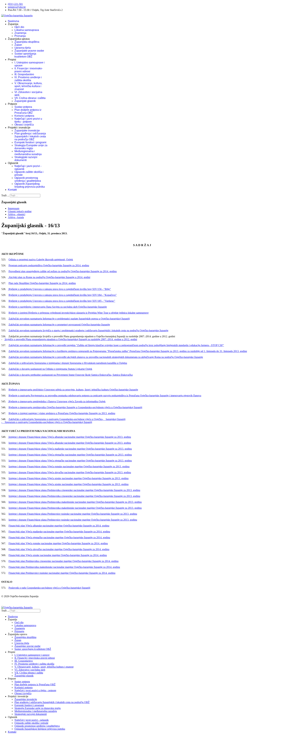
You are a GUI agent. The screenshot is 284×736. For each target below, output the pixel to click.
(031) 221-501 (15, 4)
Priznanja (20, 35)
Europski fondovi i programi (30, 142)
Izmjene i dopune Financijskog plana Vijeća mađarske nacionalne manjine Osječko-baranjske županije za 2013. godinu (70, 448)
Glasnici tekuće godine (20, 211)
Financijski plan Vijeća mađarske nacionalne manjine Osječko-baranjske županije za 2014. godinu (59, 531)
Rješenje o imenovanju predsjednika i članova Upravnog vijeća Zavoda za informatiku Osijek (57, 401)
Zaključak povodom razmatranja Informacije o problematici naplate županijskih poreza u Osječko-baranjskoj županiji (69, 318)
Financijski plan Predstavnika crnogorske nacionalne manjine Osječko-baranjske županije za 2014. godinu (63, 561)
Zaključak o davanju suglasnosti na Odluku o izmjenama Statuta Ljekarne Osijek (50, 369)
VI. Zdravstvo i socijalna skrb (29, 669)
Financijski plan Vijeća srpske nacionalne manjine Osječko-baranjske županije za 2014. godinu (58, 555)
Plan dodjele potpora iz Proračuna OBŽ (27, 111)
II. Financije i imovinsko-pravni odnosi (28, 70)
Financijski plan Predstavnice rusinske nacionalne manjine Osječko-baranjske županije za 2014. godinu (62, 573)
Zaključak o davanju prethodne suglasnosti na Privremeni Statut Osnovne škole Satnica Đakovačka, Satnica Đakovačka (71, 374)
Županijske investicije (27, 130)
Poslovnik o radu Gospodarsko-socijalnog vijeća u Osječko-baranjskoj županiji (49, 587)
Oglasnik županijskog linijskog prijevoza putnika (29, 185)
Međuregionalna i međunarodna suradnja (28, 153)
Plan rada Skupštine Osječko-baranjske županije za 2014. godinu (42, 283)
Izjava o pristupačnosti (12, 601)
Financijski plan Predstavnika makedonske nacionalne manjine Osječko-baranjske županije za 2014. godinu (64, 567)
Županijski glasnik (25, 101)
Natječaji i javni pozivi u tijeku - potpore (28, 120)
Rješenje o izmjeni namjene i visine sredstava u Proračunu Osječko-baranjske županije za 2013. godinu (62, 413)
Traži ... (5, 195)
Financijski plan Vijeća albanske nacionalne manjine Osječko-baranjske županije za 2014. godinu (59, 525)
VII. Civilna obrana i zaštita (30, 98)
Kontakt (12, 189)
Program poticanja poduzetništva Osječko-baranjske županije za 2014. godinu (49, 265)
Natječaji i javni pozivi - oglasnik (31, 720)
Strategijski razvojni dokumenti (25, 158)
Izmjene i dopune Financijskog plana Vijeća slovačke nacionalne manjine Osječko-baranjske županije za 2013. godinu (70, 472)
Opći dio (19, 27)
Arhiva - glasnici (16, 214)
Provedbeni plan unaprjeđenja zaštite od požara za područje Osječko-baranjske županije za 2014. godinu (63, 271)
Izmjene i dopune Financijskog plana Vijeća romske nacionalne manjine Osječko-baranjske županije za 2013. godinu (69, 466)
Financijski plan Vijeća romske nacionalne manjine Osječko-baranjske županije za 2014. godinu (58, 543)
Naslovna (13, 21)
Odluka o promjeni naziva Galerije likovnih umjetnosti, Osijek (41, 259)
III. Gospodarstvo (24, 74)
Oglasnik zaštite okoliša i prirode (31, 723)
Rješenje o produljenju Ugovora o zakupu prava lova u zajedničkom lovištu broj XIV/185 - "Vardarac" (62, 300)
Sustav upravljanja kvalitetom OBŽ (25, 55)
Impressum (13, 208)
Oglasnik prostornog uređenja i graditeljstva (27, 179)
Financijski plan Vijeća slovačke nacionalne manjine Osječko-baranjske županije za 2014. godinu (59, 549)
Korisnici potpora (24, 115)
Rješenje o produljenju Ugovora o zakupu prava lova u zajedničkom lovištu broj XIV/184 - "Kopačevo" (63, 295)
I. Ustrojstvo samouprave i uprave (31, 655)
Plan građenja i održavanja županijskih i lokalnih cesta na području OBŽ (30, 136)
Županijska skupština (26, 41)
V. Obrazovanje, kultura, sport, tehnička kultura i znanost (28, 86)
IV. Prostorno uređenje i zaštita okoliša (28, 79)
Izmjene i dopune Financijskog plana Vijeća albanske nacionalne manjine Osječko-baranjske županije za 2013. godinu (69, 437)
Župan (18, 44)
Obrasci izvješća (24, 124)
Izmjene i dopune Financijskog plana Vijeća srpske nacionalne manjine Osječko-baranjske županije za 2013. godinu (69, 478)
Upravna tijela (22, 47)
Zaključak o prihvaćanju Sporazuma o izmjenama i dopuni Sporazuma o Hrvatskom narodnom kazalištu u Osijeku (68, 363)
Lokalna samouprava (26, 30)
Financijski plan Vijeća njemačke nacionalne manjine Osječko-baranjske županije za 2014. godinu (59, 537)
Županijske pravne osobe (29, 50)
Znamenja (20, 33)
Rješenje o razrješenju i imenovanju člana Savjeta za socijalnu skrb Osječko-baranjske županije (58, 306)
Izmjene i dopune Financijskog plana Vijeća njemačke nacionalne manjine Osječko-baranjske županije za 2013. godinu (70, 454)
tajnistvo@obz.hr (17, 7)
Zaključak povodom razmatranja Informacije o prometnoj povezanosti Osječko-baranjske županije (59, 324)
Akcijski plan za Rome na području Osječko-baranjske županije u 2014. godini (49, 277)
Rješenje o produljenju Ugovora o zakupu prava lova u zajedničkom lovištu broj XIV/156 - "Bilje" (59, 289)
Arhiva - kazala (16, 217)
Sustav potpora (23, 106)
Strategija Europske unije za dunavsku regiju (30, 147)
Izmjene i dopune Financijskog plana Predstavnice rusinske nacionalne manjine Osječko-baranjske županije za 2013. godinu (73, 513)
